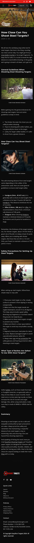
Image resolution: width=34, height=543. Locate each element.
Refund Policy (7, 511)
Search (5, 489)
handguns (6, 203)
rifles (26, 207)
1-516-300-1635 (19, 524)
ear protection (23, 338)
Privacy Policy (7, 506)
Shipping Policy (7, 513)
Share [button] (5, 43)
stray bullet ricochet (8, 55)
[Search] (27, 5)
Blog (4, 493)
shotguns (25, 215)
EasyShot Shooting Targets (14, 442)
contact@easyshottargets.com (18, 522)
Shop (3, 454)
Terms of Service (8, 509)
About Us (6, 496)
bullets (8, 390)
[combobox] (23, 5)
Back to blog (18, 461)
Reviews (5, 491)
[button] (3, 5)
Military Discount (8, 498)
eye (14, 338)
